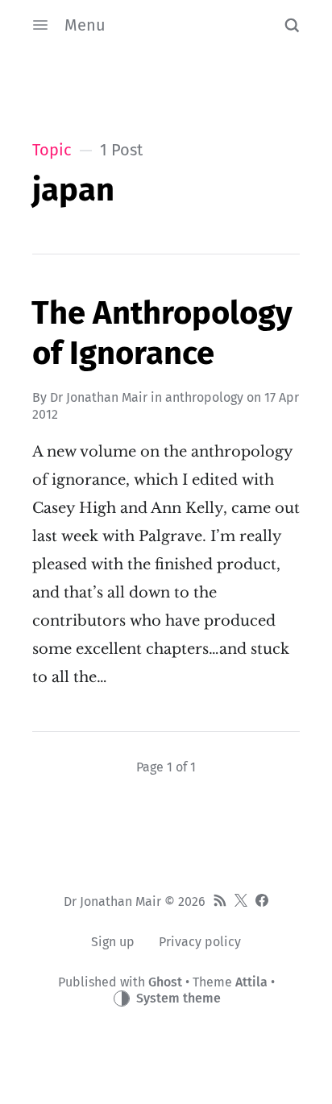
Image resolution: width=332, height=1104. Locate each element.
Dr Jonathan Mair (98, 397)
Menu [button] (85, 25)
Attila (251, 982)
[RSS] (220, 902)
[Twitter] (240, 902)
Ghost (165, 982)
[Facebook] (261, 902)
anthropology (204, 397)
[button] (292, 25)
